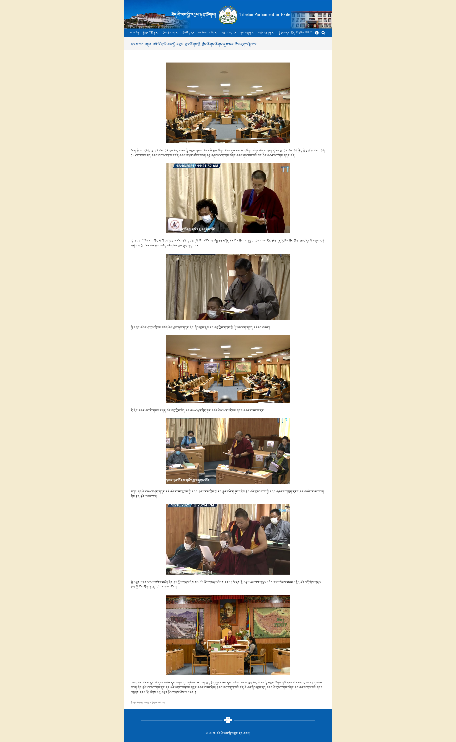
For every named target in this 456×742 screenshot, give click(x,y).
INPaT (308, 33)
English (300, 33)
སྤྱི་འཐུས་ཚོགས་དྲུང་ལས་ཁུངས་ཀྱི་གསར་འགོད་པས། (148, 702)
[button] (156, 32)
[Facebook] (317, 33)
